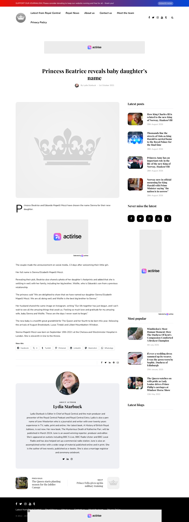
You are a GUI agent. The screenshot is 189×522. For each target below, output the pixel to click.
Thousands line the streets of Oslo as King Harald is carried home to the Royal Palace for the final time (159, 138)
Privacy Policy (39, 22)
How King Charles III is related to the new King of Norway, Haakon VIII (159, 117)
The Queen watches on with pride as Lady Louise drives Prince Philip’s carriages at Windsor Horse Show (159, 384)
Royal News (72, 13)
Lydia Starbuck (89, 85)
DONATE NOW (165, 3)
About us (89, 13)
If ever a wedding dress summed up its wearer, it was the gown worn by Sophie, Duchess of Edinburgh (160, 359)
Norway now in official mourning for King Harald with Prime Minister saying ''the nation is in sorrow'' (159, 185)
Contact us (106, 13)
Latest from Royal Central (46, 13)
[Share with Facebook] (101, 362)
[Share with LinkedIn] (109, 362)
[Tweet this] (105, 362)
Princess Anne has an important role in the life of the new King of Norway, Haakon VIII (159, 162)
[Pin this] (113, 362)
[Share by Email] (117, 362)
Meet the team (125, 13)
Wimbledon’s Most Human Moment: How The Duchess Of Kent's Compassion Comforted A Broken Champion (160, 334)
